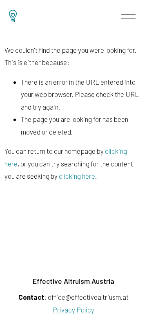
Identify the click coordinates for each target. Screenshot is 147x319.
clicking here (77, 176)
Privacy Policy (73, 310)
